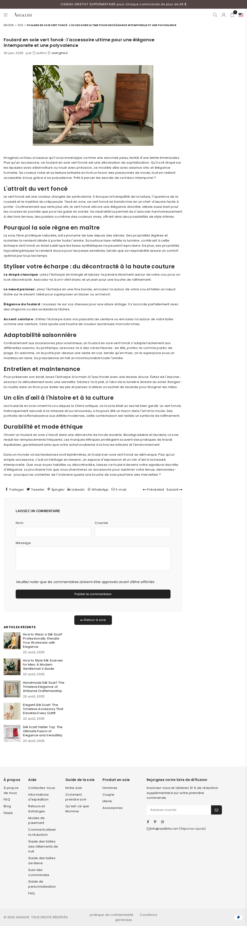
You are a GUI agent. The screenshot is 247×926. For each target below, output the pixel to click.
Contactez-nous (41, 788)
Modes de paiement (36, 820)
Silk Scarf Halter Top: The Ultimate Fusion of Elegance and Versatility (43, 731)
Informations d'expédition (38, 797)
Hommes (110, 788)
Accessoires (113, 808)
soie (20, 25)
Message (23, 543)
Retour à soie (94, 620)
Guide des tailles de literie (41, 860)
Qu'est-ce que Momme (77, 809)
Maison (9, 25)
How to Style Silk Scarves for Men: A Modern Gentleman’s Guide (43, 664)
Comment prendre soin (75, 797)
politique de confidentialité (111, 914)
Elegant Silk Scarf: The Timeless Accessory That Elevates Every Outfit (43, 709)
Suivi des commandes (38, 872)
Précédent (155, 489)
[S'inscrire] (216, 810)
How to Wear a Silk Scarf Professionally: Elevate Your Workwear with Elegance (42, 640)
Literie (107, 801)
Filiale (8, 813)
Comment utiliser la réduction (42, 832)
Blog (7, 806)
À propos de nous (11, 790)
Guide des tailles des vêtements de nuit (43, 846)
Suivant (172, 489)
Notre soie (73, 788)
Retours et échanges (36, 809)
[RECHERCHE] (215, 14)
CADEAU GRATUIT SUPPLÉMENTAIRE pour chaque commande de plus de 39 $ (124, 4)
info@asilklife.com (164, 829)
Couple (109, 794)
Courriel (101, 523)
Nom (19, 523)
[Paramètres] (239, 14)
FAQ (7, 799)
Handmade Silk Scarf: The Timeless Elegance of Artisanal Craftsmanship (43, 687)
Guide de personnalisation (42, 884)
